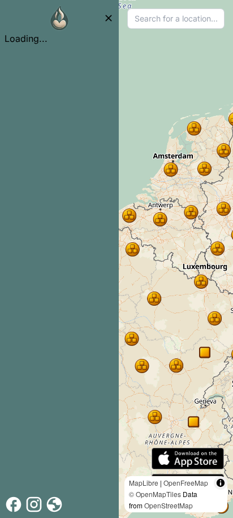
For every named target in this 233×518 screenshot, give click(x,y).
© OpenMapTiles (155, 494)
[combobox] (176, 18)
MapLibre (143, 482)
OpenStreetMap (168, 505)
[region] (176, 259)
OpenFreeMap (185, 482)
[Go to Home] (59, 18)
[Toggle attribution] (220, 483)
